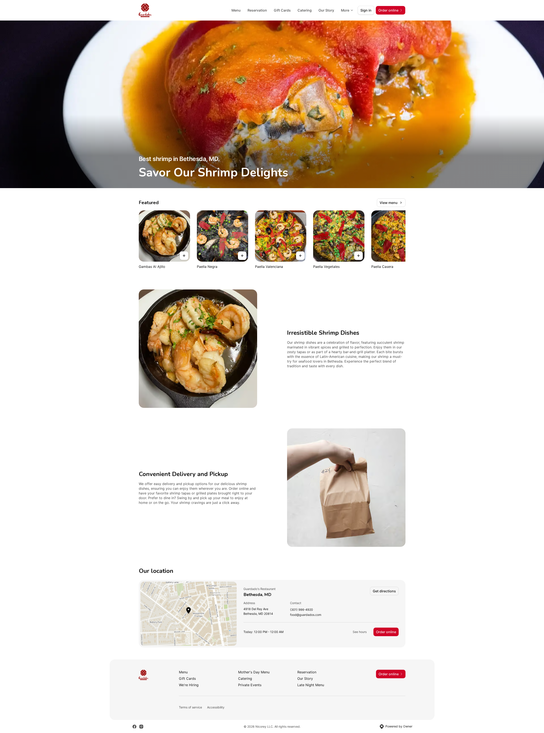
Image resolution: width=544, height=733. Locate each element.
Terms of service (190, 707)
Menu (236, 10)
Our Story (326, 10)
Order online (386, 632)
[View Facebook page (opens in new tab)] (134, 726)
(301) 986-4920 (301, 610)
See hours (360, 632)
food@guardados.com (305, 615)
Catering (305, 10)
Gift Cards (282, 10)
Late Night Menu (310, 685)
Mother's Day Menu (254, 672)
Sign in (366, 10)
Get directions (384, 591)
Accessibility (215, 707)
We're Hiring (189, 685)
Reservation (257, 10)
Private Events (249, 685)
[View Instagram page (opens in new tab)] (141, 726)
